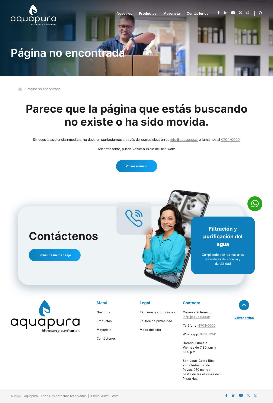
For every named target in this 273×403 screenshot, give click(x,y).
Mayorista (104, 330)
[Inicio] (20, 89)
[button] (260, 13)
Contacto (191, 303)
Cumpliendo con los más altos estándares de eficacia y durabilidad (223, 259)
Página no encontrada (68, 52)
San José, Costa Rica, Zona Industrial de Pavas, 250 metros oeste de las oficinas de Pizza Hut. (201, 369)
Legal (145, 303)
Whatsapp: (199, 334)
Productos (104, 321)
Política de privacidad (156, 321)
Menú (102, 303)
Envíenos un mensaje (54, 255)
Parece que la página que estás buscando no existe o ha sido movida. (136, 115)
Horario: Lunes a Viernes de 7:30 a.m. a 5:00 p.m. (199, 347)
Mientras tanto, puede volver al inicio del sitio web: (136, 149)
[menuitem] (124, 13)
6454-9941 (208, 334)
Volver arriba (244, 318)
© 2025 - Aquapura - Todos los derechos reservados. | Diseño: (64, 396)
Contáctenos (63, 236)
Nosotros (103, 312)
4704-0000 (230, 139)
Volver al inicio (137, 166)
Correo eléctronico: (197, 314)
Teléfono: (199, 325)
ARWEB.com (109, 396)
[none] (124, 13)
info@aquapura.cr (184, 139)
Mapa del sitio (150, 330)
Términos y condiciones (157, 312)
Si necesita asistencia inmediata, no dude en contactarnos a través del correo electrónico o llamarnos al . (137, 139)
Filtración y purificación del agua (223, 236)
